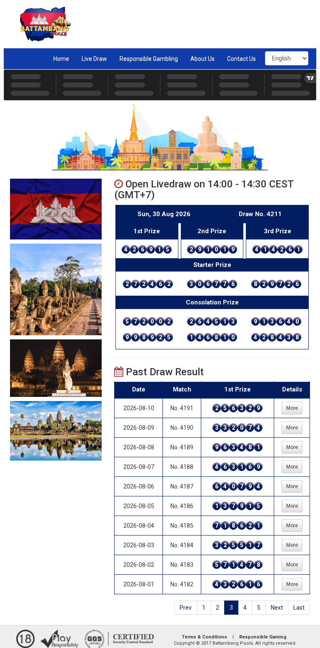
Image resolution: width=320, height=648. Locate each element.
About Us (202, 58)
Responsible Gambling (149, 58)
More (292, 408)
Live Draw (94, 58)
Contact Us (241, 58)
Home (61, 58)
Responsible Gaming (262, 637)
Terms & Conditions (204, 637)
